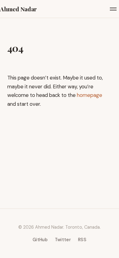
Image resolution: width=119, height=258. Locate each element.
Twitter (63, 239)
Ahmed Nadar (18, 9)
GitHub (40, 239)
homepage (89, 95)
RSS (82, 239)
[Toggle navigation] (113, 9)
